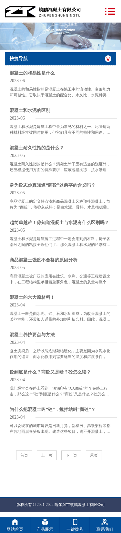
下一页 (71, 455)
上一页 (47, 455)
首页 (24, 455)
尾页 (94, 455)
